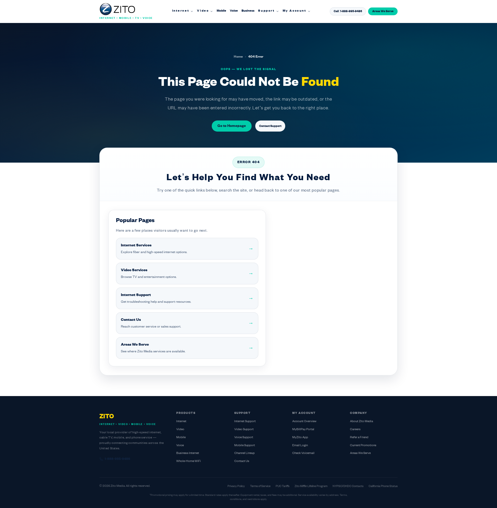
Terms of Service (260, 486)
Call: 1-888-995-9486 (348, 11)
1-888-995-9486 (117, 459)
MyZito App (300, 437)
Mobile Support (244, 445)
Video (203, 11)
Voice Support (243, 437)
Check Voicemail (303, 453)
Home (238, 56)
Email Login (300, 445)
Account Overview (304, 421)
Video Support (244, 429)
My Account (294, 11)
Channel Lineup (244, 453)
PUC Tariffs (282, 486)
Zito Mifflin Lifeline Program (311, 486)
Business (248, 11)
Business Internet (187, 453)
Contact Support (270, 126)
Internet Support (245, 421)
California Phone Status (383, 486)
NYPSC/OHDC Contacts (348, 486)
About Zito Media (361, 421)
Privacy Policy (236, 486)
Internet (180, 11)
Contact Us (241, 461)
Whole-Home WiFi (188, 461)
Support (266, 11)
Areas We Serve (382, 11)
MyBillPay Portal (303, 429)
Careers (355, 429)
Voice (234, 11)
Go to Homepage (231, 126)
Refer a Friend (359, 437)
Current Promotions (363, 445)
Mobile (221, 11)
